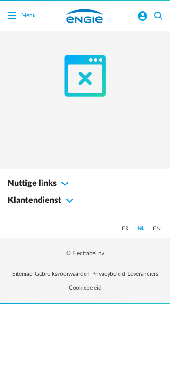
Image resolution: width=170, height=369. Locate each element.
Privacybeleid (108, 274)
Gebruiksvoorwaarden (62, 274)
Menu (28, 15)
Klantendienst (35, 200)
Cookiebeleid (85, 287)
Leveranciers (143, 274)
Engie (84, 16)
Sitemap (22, 274)
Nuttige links (33, 183)
